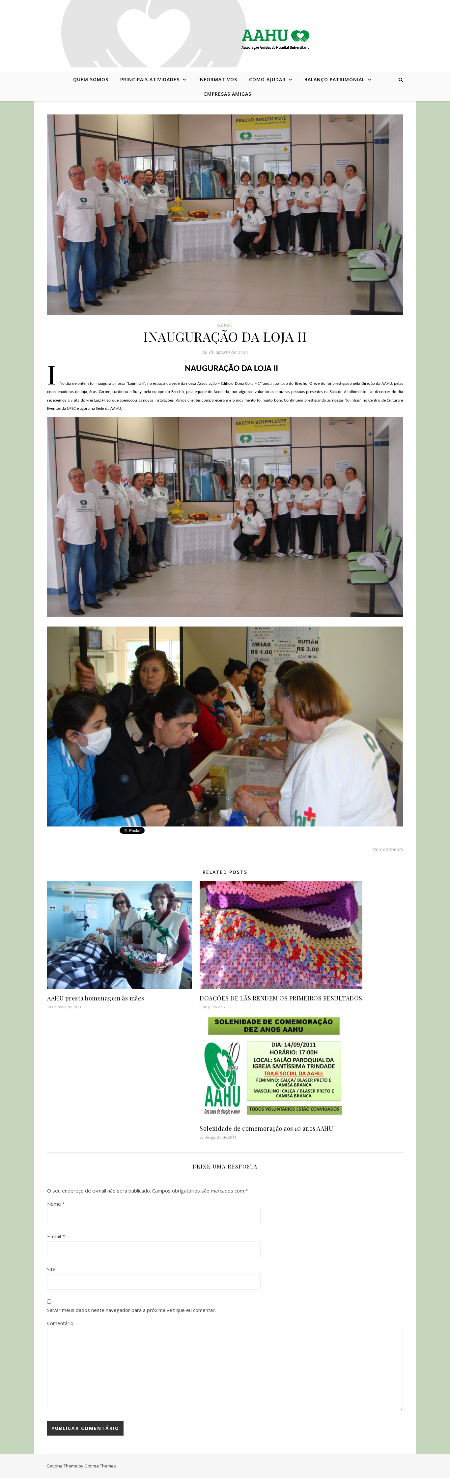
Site (51, 1269)
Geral (225, 325)
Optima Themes (100, 1466)
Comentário (60, 1323)
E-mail (56, 1236)
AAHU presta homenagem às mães (95, 998)
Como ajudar (267, 79)
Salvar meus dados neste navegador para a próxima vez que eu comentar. (131, 1310)
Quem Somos (90, 79)
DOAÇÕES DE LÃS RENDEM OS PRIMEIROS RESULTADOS (281, 998)
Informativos (217, 79)
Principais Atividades (150, 79)
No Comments (387, 849)
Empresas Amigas (227, 94)
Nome (56, 1203)
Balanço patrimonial (334, 79)
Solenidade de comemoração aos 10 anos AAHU (266, 1128)
